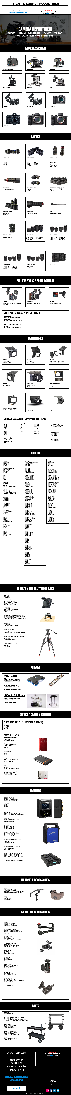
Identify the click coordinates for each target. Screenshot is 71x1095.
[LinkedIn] (54, 1090)
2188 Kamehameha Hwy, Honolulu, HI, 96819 (18, 12)
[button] (13, 7)
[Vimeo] (58, 1090)
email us (47, 13)
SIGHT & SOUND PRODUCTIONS (36, 3)
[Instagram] (47, 1090)
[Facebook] (51, 1090)
